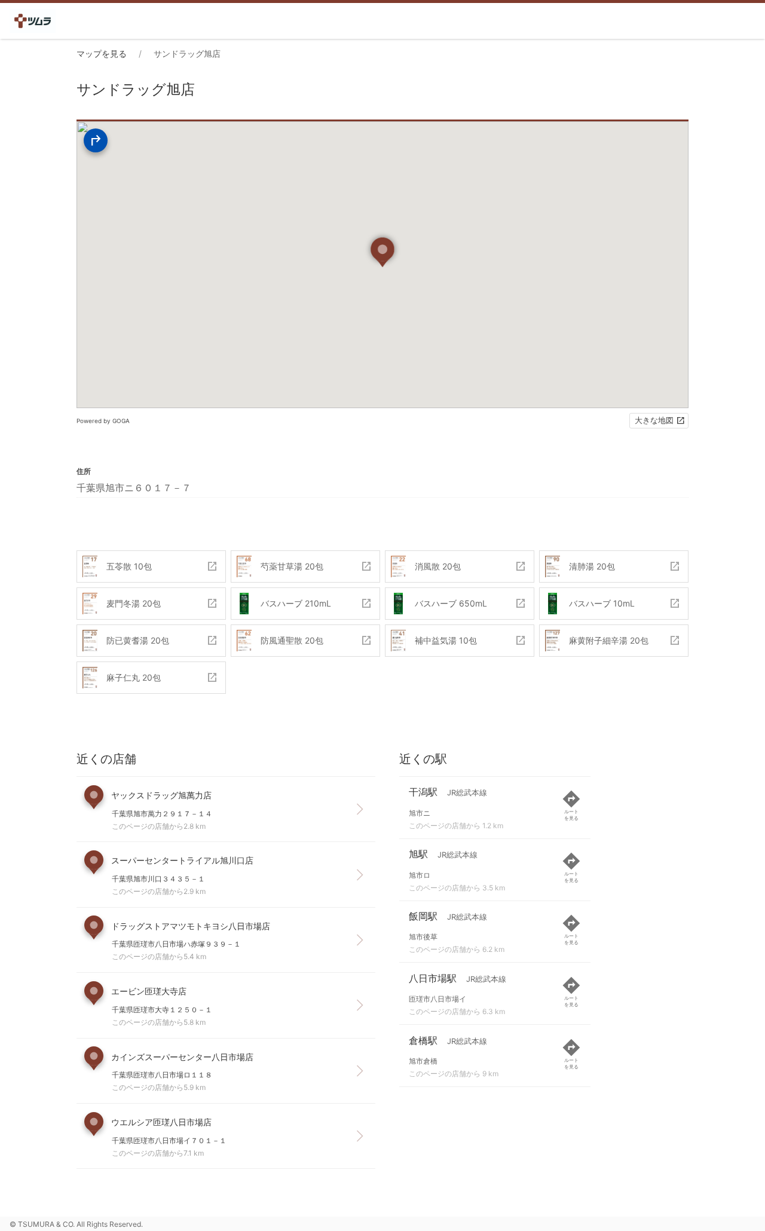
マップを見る (101, 53)
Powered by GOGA (103, 420)
